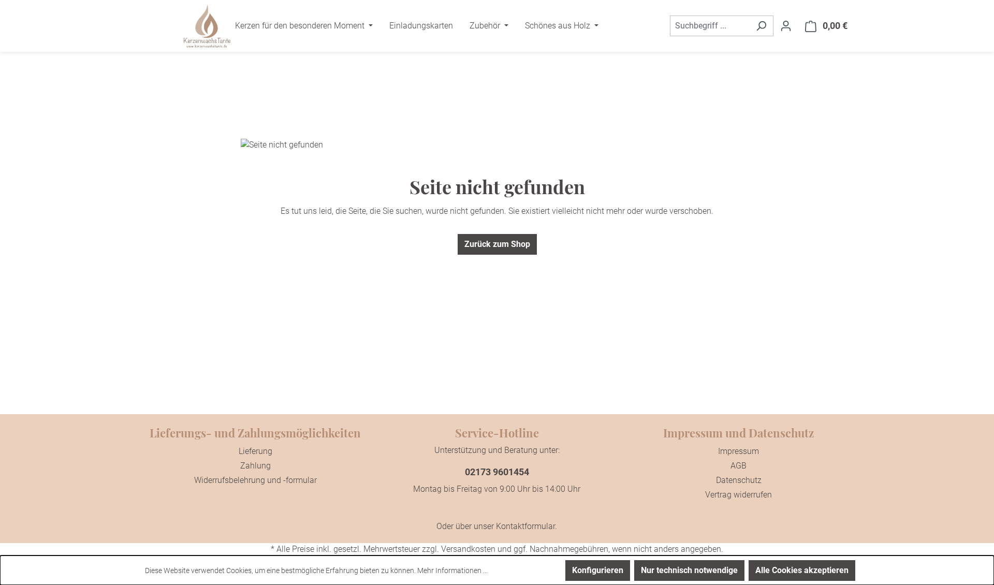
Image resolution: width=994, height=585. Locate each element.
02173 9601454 (497, 471)
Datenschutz (739, 480)
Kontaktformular (525, 526)
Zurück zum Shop (497, 244)
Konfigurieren (597, 570)
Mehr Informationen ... (452, 570)
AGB (738, 466)
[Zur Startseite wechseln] (207, 26)
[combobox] (710, 26)
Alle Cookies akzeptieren (802, 570)
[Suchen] (761, 26)
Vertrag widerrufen (738, 495)
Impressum (738, 451)
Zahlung (255, 466)
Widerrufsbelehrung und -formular (255, 480)
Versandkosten (468, 549)
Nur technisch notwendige (689, 570)
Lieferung (255, 451)
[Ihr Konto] (785, 26)
